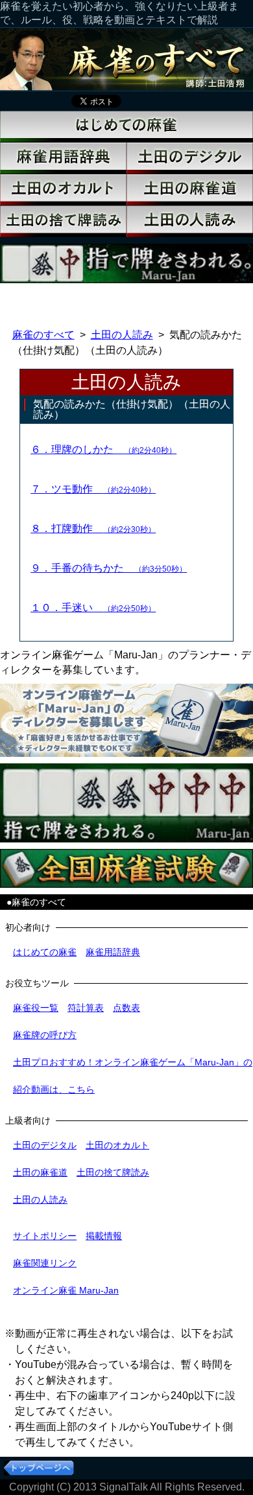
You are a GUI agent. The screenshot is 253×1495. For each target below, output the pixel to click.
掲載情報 (104, 1236)
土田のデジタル (45, 1145)
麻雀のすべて (43, 334)
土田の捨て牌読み (113, 1172)
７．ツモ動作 (93, 488)
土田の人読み (122, 334)
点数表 (126, 1007)
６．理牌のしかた (103, 449)
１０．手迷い (93, 607)
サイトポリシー (45, 1236)
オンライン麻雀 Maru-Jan (66, 1290)
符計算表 (85, 1007)
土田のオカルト (117, 1145)
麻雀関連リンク (45, 1263)
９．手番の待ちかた (108, 568)
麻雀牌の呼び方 (45, 1035)
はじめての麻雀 (45, 952)
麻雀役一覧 (35, 1007)
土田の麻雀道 (40, 1172)
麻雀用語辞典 (113, 952)
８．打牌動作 (93, 528)
